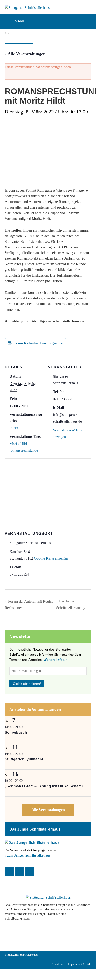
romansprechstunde (24, 450)
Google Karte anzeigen (51, 558)
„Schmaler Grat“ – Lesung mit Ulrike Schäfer (44, 786)
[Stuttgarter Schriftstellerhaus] (48, 897)
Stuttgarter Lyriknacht (24, 759)
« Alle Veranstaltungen (25, 54)
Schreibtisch (16, 732)
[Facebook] (9, 871)
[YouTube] (29, 871)
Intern (14, 428)
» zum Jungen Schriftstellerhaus (27, 855)
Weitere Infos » (55, 660)
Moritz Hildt (19, 444)
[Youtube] (36, 935)
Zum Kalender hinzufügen (36, 343)
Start (7, 33)
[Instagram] (19, 871)
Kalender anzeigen (48, 810)
